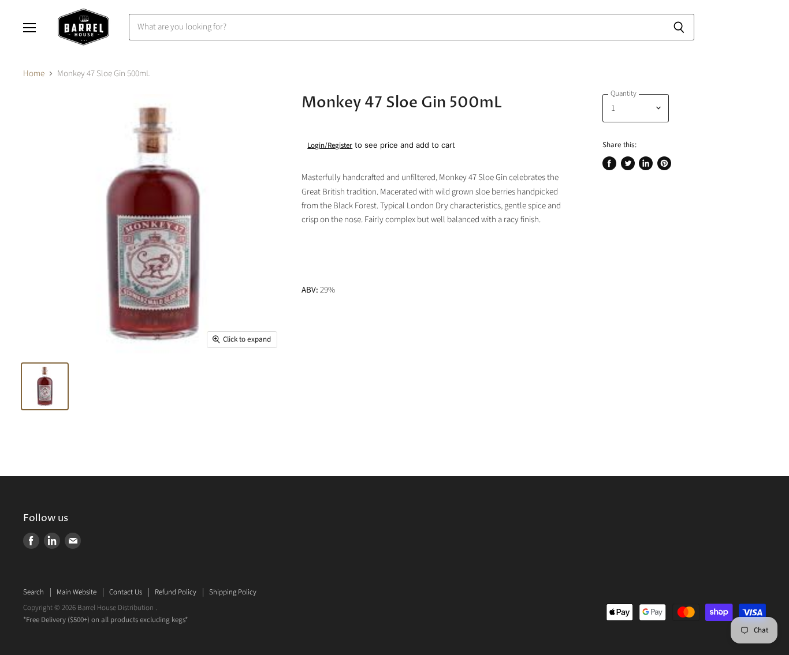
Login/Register (329, 145)
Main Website (76, 592)
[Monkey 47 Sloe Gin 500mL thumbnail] (45, 386)
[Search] (679, 27)
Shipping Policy (232, 592)
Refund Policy (175, 592)
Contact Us (125, 592)
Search (33, 592)
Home (33, 73)
